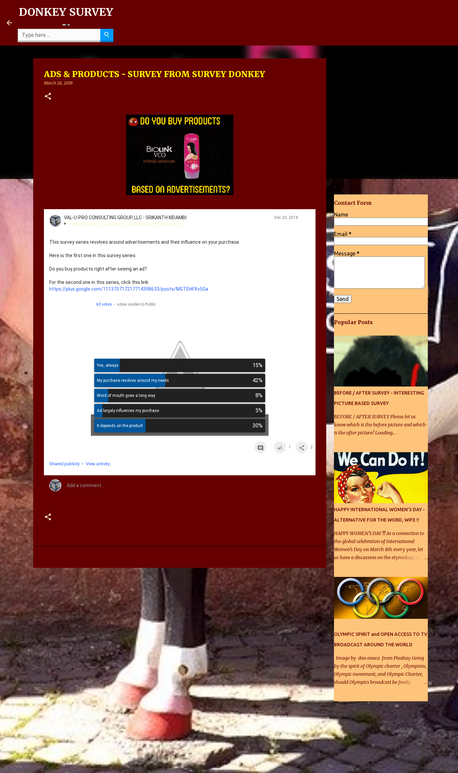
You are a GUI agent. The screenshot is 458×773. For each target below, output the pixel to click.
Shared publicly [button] (64, 463)
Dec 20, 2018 (286, 217)
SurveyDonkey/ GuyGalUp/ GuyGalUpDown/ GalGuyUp (124, 223)
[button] (48, 96)
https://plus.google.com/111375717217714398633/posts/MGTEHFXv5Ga (128, 289)
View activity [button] (98, 463)
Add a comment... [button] (85, 485)
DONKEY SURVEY (66, 12)
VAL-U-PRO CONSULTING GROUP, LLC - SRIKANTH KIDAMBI (125, 217)
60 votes (104, 304)
